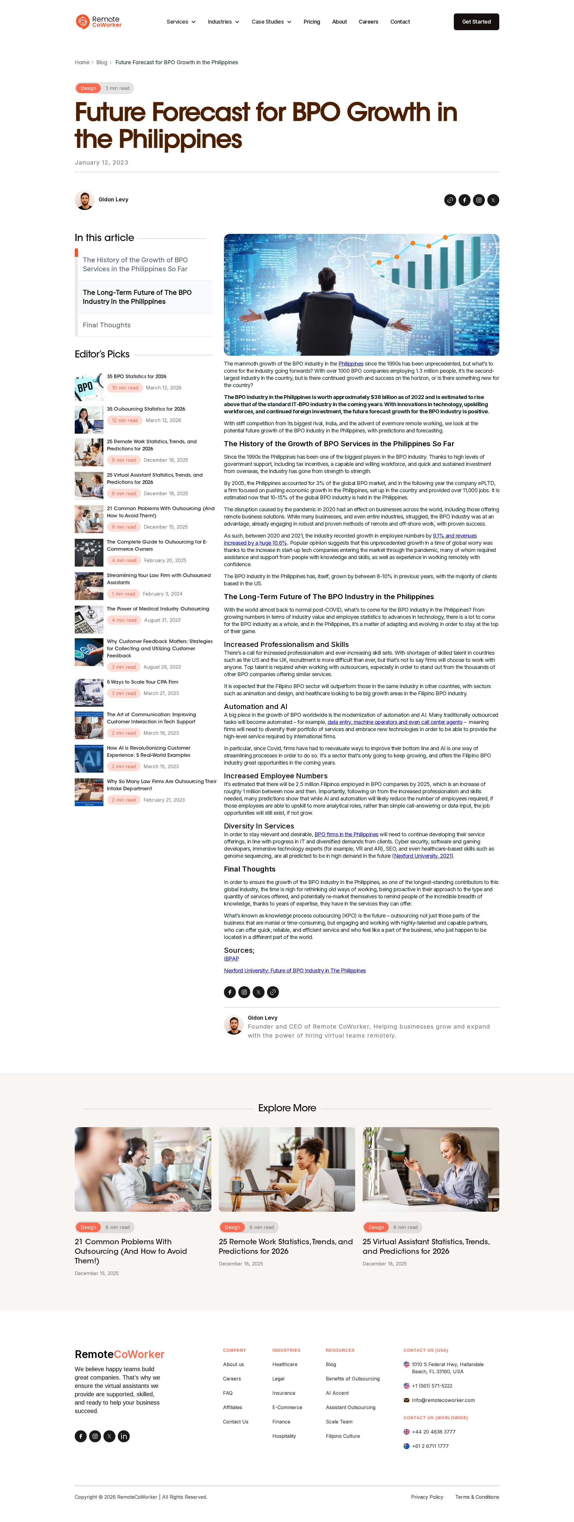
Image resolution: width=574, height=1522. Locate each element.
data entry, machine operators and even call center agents (395, 722)
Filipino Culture (343, 1436)
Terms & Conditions (477, 1497)
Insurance (283, 1393)
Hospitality (284, 1436)
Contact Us (235, 1422)
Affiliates (232, 1407)
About (339, 22)
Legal (278, 1379)
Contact (400, 22)
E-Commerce (287, 1407)
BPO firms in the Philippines (346, 834)
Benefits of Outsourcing (353, 1379)
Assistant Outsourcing (350, 1407)
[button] (181, 21)
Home (82, 62)
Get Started (476, 22)
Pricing (312, 22)
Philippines (351, 363)
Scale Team (339, 1422)
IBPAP (231, 958)
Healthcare (284, 1364)
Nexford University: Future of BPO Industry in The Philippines (295, 970)
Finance (281, 1422)
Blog (101, 62)
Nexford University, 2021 (422, 856)
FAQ (228, 1393)
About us (233, 1364)
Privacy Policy (427, 1497)
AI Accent (337, 1393)
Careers (368, 22)
